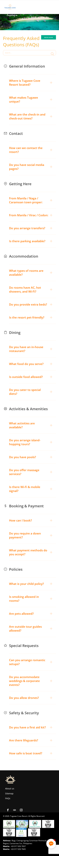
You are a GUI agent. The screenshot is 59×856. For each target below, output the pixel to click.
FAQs (7, 798)
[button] (32, 82)
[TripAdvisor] (14, 810)
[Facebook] (7, 810)
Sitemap (9, 793)
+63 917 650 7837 (18, 846)
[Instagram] (21, 810)
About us (9, 788)
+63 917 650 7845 (18, 849)
